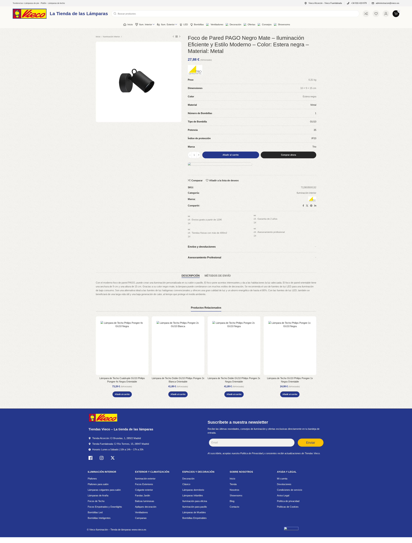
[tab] (191, 275)
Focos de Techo (96, 501)
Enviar (310, 442)
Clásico (186, 484)
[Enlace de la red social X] (307, 206)
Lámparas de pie (31, 3)
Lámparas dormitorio (193, 489)
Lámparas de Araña (98, 495)
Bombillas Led (95, 512)
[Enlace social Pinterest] (311, 206)
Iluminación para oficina (194, 501)
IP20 (313, 138)
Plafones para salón (98, 484)
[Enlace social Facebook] (303, 206)
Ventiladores (141, 512)
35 (315, 130)
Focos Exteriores (144, 484)
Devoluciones (284, 484)
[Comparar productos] (366, 13)
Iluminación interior (111, 37)
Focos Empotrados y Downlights (105, 506)
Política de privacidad (288, 501)
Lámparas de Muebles (194, 512)
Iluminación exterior (145, 478)
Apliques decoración (145, 506)
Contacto (234, 506)
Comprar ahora (288, 155)
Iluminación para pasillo (194, 506)
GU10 (313, 121)
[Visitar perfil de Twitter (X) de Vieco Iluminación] (113, 458)
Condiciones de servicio (289, 489)
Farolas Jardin (142, 495)
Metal (313, 104)
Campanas (141, 518)
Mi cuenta (282, 478)
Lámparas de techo (56, 3)
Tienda (233, 484)
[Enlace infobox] (323, 3)
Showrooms (236, 495)
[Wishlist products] (376, 13)
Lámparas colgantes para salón (104, 489)
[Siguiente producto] (179, 36)
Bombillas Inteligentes (99, 518)
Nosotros (234, 489)
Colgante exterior (144, 489)
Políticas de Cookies (288, 506)
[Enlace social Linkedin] (315, 206)
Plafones (92, 478)
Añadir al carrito (231, 155)
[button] (122, 394)
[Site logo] (30, 13)
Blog (232, 501)
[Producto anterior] (173, 36)
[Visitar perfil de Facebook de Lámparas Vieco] (90, 458)
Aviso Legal (283, 495)
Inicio (98, 37)
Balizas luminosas (144, 501)
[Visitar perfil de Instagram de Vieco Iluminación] (101, 458)
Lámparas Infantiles (192, 495)
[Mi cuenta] (386, 13)
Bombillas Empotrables (194, 518)
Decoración (188, 478)
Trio (314, 146)
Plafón (43, 3)
